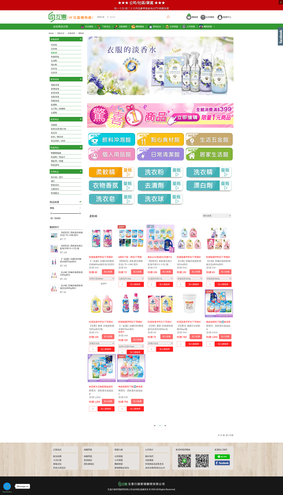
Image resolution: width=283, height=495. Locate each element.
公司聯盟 (191, 26)
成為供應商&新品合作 (155, 467)
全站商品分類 (60, 26)
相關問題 (88, 456)
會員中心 (227, 17)
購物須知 (57, 463)
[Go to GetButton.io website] (7, 492)
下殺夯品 (106, 26)
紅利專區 (210, 17)
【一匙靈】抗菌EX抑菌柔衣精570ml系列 (70, 260)
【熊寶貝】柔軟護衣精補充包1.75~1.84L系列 (71, 233)
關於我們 (149, 456)
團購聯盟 (208, 26)
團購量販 (140, 26)
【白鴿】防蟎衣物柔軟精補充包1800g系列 (71, 286)
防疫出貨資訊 (59, 467)
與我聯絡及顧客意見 (154, 463)
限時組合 (157, 26)
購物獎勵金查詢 (122, 467)
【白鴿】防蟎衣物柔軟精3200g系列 (71, 273)
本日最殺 (89, 26)
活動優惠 (149, 460)
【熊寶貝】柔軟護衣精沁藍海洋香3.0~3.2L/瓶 (71, 247)
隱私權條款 (89, 463)
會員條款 (88, 460)
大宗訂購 (57, 460)
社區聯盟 (174, 26)
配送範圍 (57, 456)
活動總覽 (123, 26)
